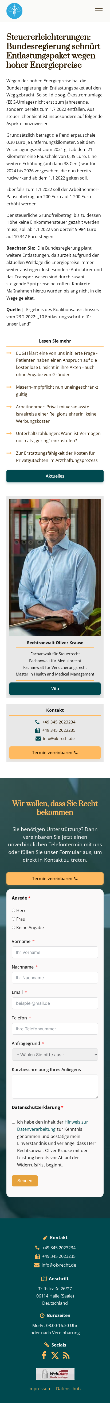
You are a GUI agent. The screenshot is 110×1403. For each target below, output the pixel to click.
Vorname (21, 941)
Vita (55, 689)
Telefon (19, 1018)
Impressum (40, 1389)
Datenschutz (69, 1389)
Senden (24, 1180)
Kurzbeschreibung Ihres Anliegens (46, 1069)
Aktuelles (55, 476)
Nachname (23, 967)
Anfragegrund (26, 1043)
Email (17, 992)
